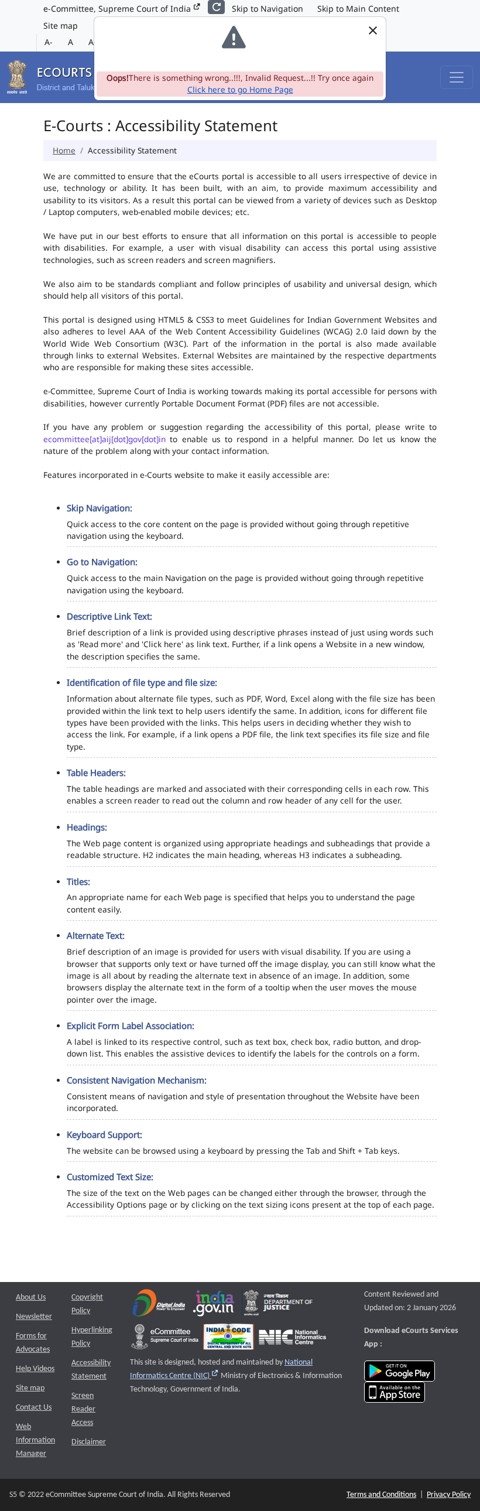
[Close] (372, 30)
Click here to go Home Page (240, 89)
